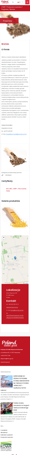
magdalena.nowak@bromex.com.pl (16, 134)
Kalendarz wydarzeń (7, 435)
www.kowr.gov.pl (5, 362)
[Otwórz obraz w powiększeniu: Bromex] (15, 217)
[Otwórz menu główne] (27, 2)
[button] (13, 2)
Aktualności (4, 432)
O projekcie (4, 430)
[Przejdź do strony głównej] (5, 2)
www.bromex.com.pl (12, 307)
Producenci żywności (7, 437)
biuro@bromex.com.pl (17, 310)
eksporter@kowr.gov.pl (7, 358)
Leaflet (26, 283)
